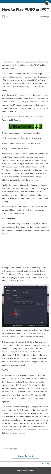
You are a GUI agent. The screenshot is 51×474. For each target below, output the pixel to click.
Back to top (45, 464)
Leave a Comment (25, 456)
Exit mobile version (25, 470)
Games (14, 449)
